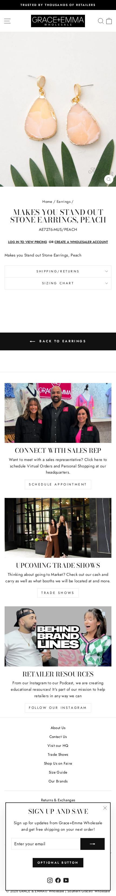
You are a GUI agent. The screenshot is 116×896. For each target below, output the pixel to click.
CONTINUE (30, 470)
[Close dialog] (109, 421)
